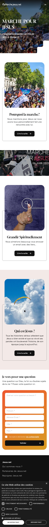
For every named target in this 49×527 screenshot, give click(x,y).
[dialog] (24, 504)
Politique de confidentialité (38, 500)
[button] (24, 518)
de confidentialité (32, 437)
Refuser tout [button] (36, 522)
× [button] (46, 483)
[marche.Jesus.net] (12, 4)
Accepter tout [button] (13, 522)
